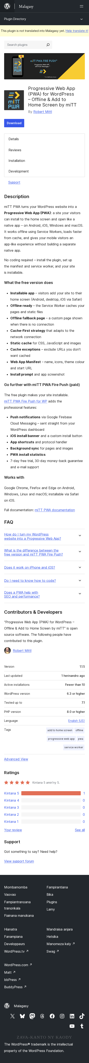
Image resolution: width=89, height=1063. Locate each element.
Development (18, 171)
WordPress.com (18, 965)
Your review (13, 830)
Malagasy (21, 1006)
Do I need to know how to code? (30, 581)
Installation (16, 161)
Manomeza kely (61, 944)
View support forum (19, 861)
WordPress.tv (16, 951)
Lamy (51, 909)
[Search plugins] (48, 45)
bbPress (12, 980)
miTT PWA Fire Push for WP (25, 401)
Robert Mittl (42, 112)
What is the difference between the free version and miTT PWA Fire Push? (33, 552)
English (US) (76, 720)
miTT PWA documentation (55, 510)
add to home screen (59, 730)
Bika (50, 894)
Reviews (14, 150)
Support (14, 182)
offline (79, 730)
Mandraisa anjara (60, 929)
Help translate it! (77, 30)
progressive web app (61, 738)
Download (14, 123)
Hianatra (10, 929)
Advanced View (16, 759)
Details (13, 139)
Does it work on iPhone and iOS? (29, 568)
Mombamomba (15, 887)
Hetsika (52, 936)
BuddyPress (15, 987)
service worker (73, 747)
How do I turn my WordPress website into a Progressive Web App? (32, 536)
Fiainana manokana (19, 915)
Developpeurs (14, 944)
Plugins (52, 902)
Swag (53, 951)
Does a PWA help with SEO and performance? (22, 594)
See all (80, 830)
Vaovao (10, 894)
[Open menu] (82, 6)
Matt (10, 972)
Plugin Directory (15, 19)
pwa (80, 738)
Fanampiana (13, 936)
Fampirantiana (57, 887)
